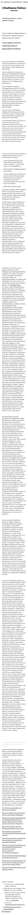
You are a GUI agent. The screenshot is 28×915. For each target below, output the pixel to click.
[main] (14, 8)
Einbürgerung (16, 285)
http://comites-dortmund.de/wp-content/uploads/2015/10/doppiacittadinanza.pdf (14, 833)
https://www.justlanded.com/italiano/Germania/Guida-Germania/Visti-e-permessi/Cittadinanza (13, 840)
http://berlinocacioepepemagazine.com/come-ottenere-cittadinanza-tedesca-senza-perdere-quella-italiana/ (14, 862)
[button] (2, 2)
